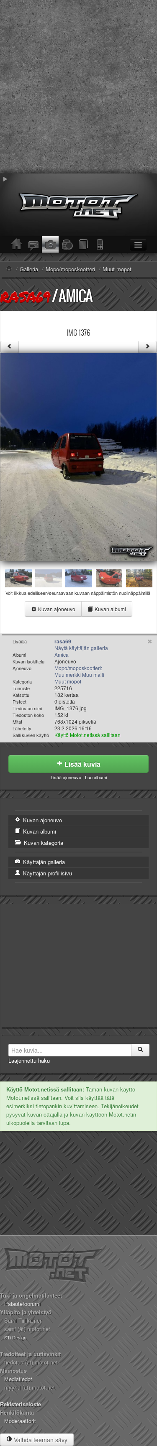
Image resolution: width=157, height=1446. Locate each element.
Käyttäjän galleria (43, 862)
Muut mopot (67, 681)
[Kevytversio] (100, 244)
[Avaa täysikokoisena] (78, 456)
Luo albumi (96, 777)
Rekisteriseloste (20, 1404)
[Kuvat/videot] (50, 244)
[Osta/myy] (67, 244)
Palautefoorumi (22, 1304)
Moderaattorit (20, 1421)
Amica (75, 296)
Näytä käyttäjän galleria (81, 647)
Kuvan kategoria (42, 843)
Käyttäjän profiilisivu (46, 873)
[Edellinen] (9, 347)
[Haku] (140, 1050)
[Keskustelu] (33, 244)
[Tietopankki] (83, 244)
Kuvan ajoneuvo (56, 608)
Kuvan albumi (109, 608)
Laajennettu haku (29, 1060)
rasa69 (25, 296)
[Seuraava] (147, 347)
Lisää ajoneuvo (66, 777)
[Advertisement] (78, 86)
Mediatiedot (18, 1379)
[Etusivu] (16, 244)
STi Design (15, 1337)
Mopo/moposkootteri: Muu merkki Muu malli (79, 671)
